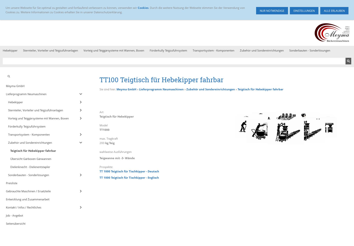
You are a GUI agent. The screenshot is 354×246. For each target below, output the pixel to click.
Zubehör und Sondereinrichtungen (210, 89)
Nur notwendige (272, 11)
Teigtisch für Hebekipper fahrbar (260, 89)
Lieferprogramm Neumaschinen (161, 89)
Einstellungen (304, 11)
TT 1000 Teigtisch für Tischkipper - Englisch (129, 177)
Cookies (143, 8)
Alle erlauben (334, 11)
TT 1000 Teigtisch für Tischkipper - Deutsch (129, 171)
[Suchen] (348, 61)
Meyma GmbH (126, 89)
